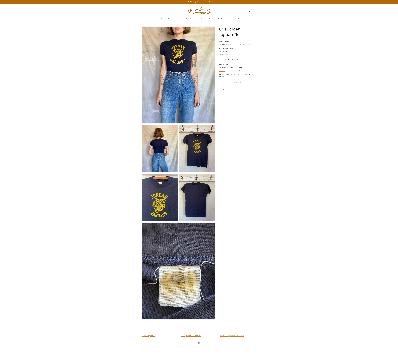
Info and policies (148, 336)
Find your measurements (191, 336)
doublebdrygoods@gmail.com (232, 336)
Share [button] (223, 89)
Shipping (222, 70)
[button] (144, 11)
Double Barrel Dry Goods (201, 356)
